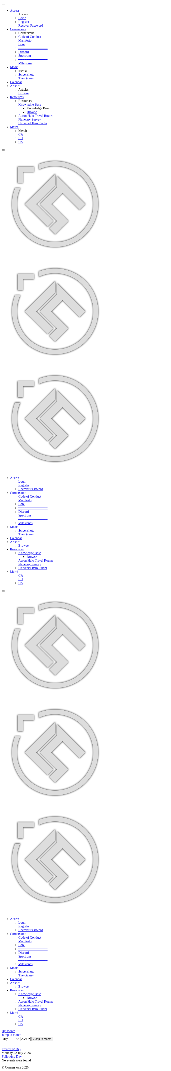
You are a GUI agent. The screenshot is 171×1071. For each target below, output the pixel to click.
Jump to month (11, 1034)
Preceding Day (11, 1049)
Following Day (12, 1056)
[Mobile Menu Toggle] (3, 4)
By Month (8, 1031)
